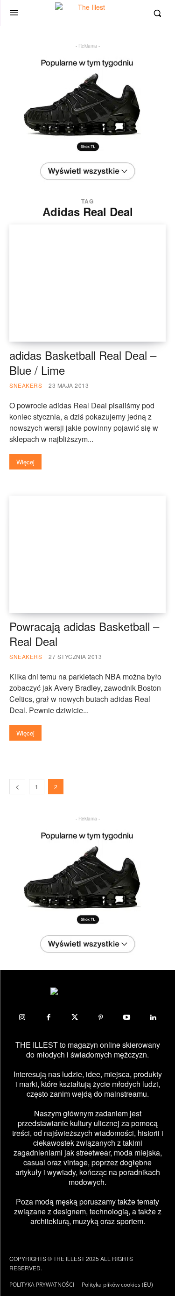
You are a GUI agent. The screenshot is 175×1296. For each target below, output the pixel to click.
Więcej (25, 461)
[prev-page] (17, 786)
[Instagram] (22, 1017)
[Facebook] (48, 1017)
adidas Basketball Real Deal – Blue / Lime (82, 362)
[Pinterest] (101, 1017)
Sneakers (25, 385)
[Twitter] (74, 1017)
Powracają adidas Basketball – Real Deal (84, 633)
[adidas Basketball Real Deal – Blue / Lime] (87, 283)
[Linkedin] (153, 1017)
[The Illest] (87, 13)
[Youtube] (127, 1017)
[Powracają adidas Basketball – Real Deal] (87, 554)
